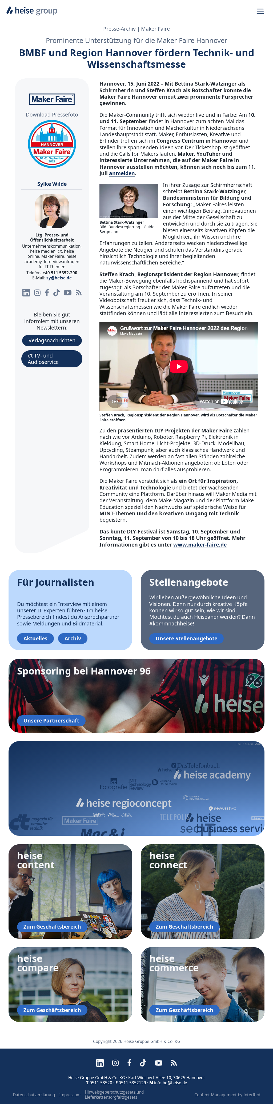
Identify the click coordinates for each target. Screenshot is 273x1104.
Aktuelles (35, 638)
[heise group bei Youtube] (67, 292)
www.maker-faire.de (200, 544)
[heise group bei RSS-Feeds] (79, 292)
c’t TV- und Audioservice (43, 359)
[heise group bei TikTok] (56, 292)
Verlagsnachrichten (52, 340)
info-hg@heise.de (170, 1083)
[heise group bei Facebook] (47, 292)
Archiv (73, 638)
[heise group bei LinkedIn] (26, 292)
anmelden (122, 173)
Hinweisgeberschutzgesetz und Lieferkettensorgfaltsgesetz (114, 1095)
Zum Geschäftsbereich (52, 926)
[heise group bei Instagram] (37, 292)
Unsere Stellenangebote (186, 638)
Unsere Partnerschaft (51, 720)
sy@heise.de (59, 278)
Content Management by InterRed (227, 1094)
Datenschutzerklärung (34, 1094)
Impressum (70, 1094)
